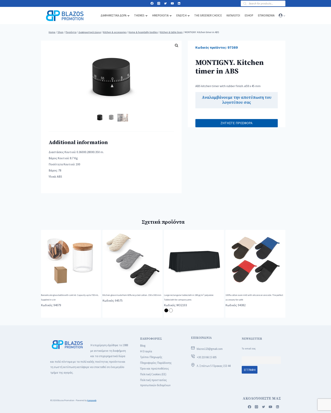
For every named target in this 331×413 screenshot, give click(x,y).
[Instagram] (159, 4)
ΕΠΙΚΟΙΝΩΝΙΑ (201, 338)
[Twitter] (166, 4)
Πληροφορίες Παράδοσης (156, 363)
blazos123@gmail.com (210, 349)
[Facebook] (152, 4)
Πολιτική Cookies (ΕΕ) (153, 374)
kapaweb (91, 400)
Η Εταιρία (146, 351)
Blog (143, 345)
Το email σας (249, 348)
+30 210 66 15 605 (207, 357)
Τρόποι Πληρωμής (151, 357)
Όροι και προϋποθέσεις (154, 368)
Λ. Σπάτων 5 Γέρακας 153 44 (213, 366)
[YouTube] (172, 4)
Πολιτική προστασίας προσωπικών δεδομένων (155, 382)
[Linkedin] (179, 4)
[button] (284, 15)
